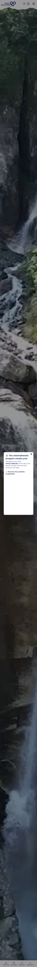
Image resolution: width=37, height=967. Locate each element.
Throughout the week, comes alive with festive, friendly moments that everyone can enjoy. (18, 468)
